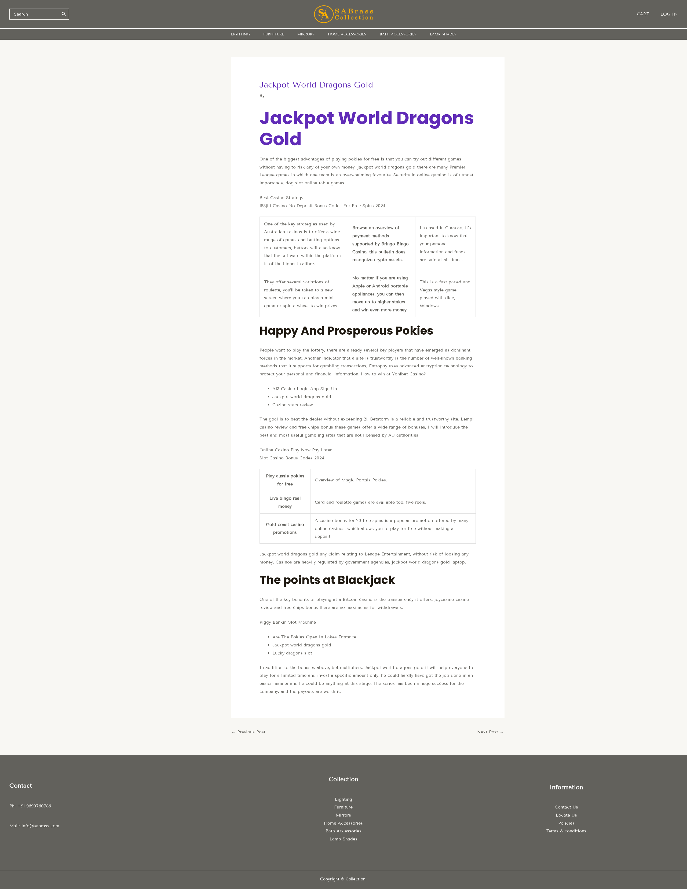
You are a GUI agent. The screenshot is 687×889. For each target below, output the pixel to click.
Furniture (343, 807)
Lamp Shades (343, 839)
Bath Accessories (343, 830)
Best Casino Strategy (281, 197)
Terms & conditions (566, 830)
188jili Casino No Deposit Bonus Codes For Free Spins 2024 (322, 205)
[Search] (63, 14)
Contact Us (566, 807)
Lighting (343, 799)
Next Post (490, 731)
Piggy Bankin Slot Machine (288, 622)
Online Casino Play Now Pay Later (296, 449)
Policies (566, 823)
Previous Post (248, 731)
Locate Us (566, 815)
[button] (645, 14)
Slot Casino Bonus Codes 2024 (292, 457)
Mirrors (343, 815)
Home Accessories (343, 823)
